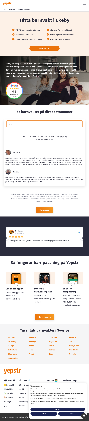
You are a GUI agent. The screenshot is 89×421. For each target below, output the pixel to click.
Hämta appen (44, 48)
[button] (84, 416)
